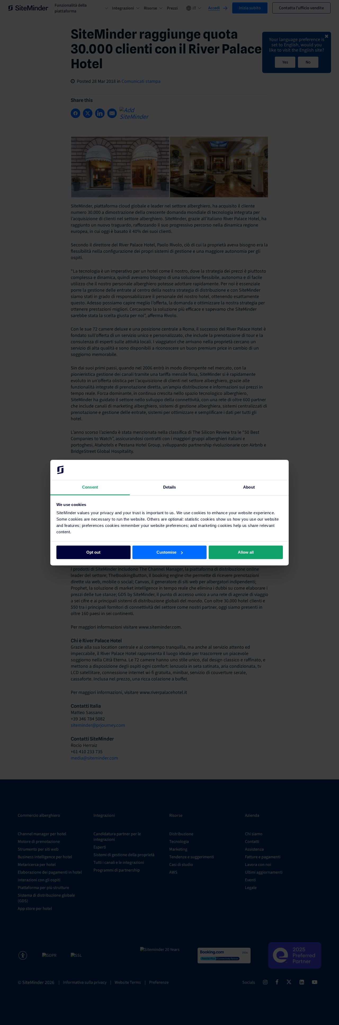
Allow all (246, 552)
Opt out (93, 552)
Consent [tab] (90, 487)
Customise (166, 552)
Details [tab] (169, 487)
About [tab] (249, 487)
